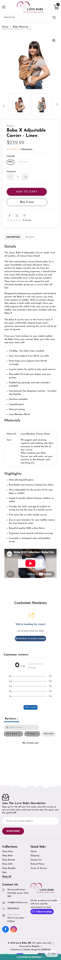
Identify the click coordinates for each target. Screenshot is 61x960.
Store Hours (13, 915)
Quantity (11, 171)
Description (13, 237)
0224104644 (13, 908)
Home (5, 27)
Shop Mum (7, 851)
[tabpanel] (30, 750)
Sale (4, 872)
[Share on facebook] (10, 216)
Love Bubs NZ (23, 943)
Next (57, 104)
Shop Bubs (7, 856)
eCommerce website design (24, 950)
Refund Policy (37, 864)
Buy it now (27, 202)
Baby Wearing (20, 27)
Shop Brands (8, 860)
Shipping (34, 856)
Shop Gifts (7, 864)
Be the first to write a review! (30, 638)
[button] (30, 957)
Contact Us (35, 860)
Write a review (30, 707)
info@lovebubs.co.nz (17, 902)
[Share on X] (17, 216)
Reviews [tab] (11, 718)
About (33, 851)
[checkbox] (48, 734)
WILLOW (23, 162)
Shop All (6, 877)
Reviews (29, 237)
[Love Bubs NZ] (30, 7)
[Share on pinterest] (24, 216)
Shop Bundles (9, 868)
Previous (3, 105)
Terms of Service (38, 868)
